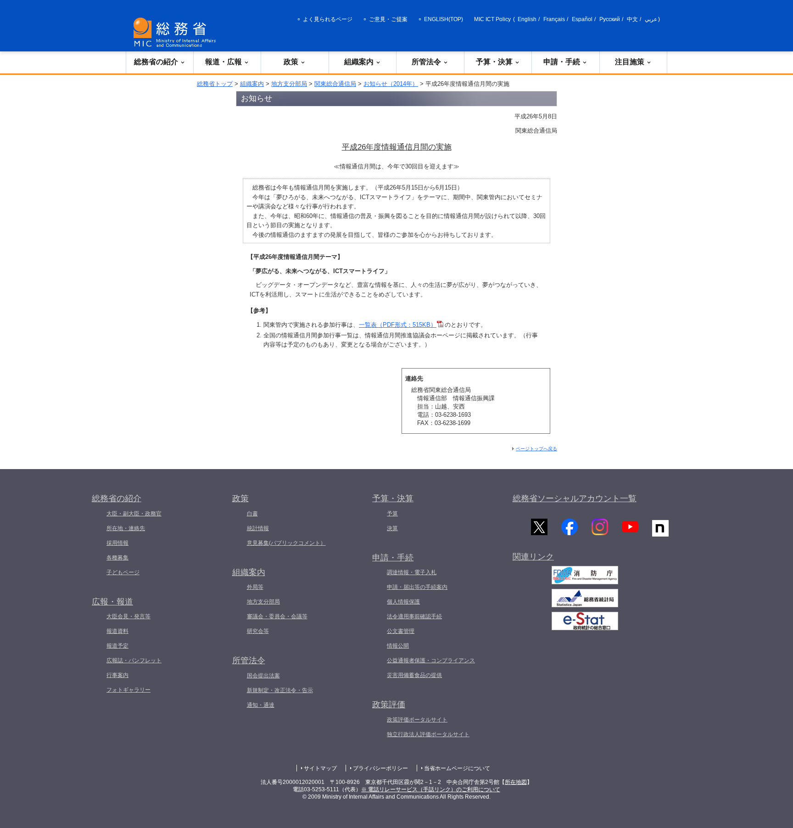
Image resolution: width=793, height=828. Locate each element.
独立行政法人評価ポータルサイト (428, 734)
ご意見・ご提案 (388, 19)
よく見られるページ (327, 19)
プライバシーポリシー (380, 768)
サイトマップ (320, 768)
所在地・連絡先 (125, 528)
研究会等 (258, 631)
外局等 (255, 587)
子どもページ (123, 572)
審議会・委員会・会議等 (277, 616)
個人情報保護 (403, 602)
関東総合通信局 (335, 83)
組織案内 (359, 62)
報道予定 (117, 646)
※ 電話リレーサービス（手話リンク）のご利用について (430, 789)
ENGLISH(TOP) (443, 19)
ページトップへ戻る (536, 448)
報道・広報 (223, 62)
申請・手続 (561, 62)
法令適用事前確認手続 (414, 616)
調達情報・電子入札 (411, 572)
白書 (252, 513)
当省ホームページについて (457, 768)
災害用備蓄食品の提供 (414, 675)
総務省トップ (215, 83)
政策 (291, 62)
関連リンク (533, 556)
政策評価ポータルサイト (417, 719)
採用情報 (117, 543)
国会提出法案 (263, 675)
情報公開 (398, 646)
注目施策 (629, 62)
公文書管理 (400, 631)
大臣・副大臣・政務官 (134, 513)
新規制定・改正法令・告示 (280, 690)
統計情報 (258, 528)
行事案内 (117, 675)
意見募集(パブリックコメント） (286, 543)
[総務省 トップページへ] (177, 32)
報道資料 (117, 631)
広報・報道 (112, 601)
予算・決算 (494, 62)
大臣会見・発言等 (128, 616)
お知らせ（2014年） (390, 83)
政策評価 (388, 704)
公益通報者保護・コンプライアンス (431, 660)
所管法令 (426, 62)
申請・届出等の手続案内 (417, 587)
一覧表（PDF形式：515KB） (397, 324)
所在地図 (516, 782)
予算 (392, 513)
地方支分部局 (289, 83)
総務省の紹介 (156, 62)
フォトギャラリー (128, 690)
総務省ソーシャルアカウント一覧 (575, 498)
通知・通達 (260, 705)
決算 (392, 528)
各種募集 (117, 557)
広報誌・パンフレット (134, 660)
